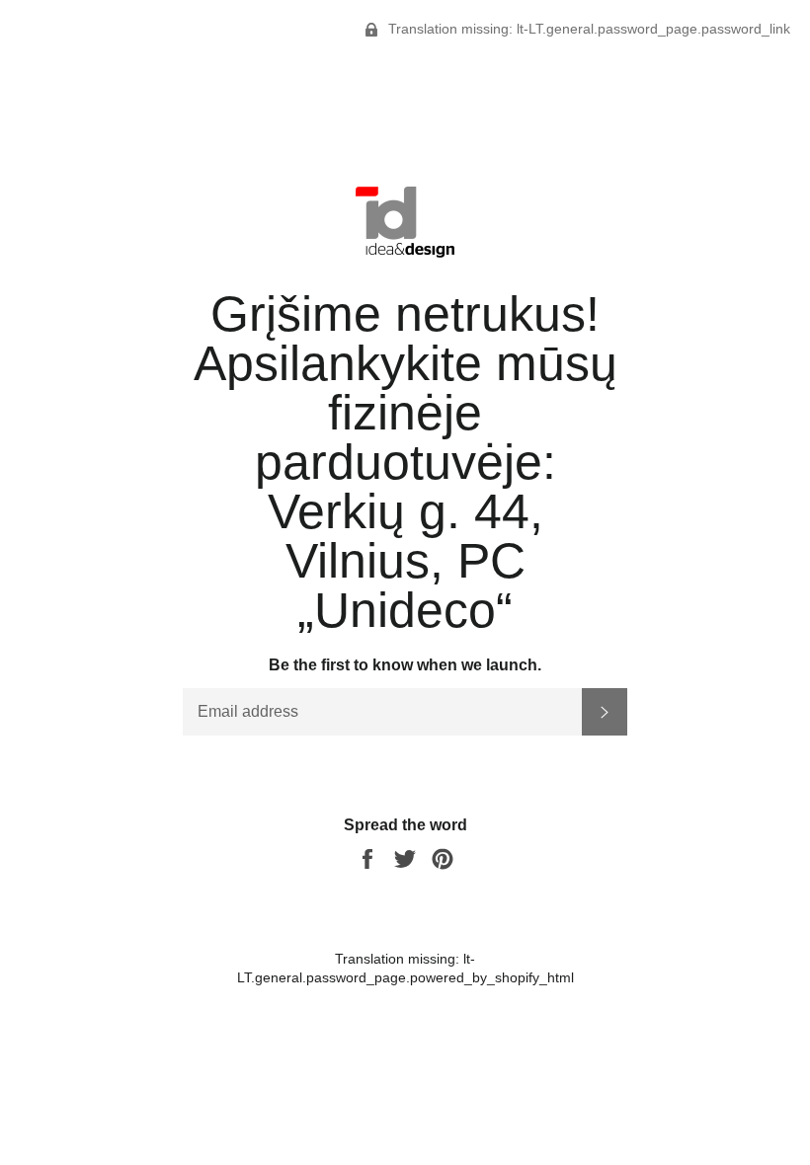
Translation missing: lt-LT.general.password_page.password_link (587, 29)
